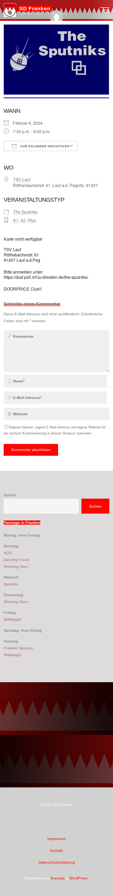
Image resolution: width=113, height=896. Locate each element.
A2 (22, 220)
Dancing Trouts (16, 560)
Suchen (10, 495)
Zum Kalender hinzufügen (44, 146)
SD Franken (34, 8)
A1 (15, 220)
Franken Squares (18, 648)
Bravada (57, 878)
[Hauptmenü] (104, 10)
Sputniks (11, 584)
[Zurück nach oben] (92, 875)
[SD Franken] (10, 10)
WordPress (78, 878)
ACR (7, 553)
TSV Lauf (21, 179)
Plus (32, 220)
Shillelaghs (13, 619)
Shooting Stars (16, 566)
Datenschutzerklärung (56, 862)
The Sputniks (25, 212)
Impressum (56, 839)
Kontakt (56, 850)
